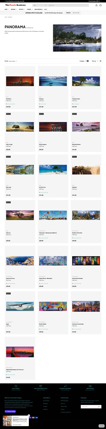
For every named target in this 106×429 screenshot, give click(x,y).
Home (6, 17)
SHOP (6, 9)
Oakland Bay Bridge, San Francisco (15, 369)
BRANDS (13, 9)
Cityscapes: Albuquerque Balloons (48, 232)
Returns (63, 403)
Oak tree (8, 232)
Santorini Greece (10, 278)
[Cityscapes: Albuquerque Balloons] (53, 215)
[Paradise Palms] (86, 81)
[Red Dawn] (20, 81)
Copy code (76, 12)
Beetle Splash (42, 324)
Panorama (10, 17)
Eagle (7, 324)
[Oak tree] (20, 215)
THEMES (29, 9)
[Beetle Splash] (53, 306)
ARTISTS (21, 9)
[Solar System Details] (86, 261)
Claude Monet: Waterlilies (45, 278)
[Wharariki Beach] (86, 127)
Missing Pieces (64, 400)
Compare (82, 61)
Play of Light (9, 144)
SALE (45, 9)
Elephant (74, 187)
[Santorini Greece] (20, 261)
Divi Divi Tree (42, 187)
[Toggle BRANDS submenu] (16, 9)
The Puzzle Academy (11, 423)
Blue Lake (8, 187)
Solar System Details (77, 278)
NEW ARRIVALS (38, 9)
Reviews (45, 409)
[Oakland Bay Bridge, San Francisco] (20, 352)
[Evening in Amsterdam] (86, 306)
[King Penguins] (53, 127)
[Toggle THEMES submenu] (32, 9)
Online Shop (46, 400)
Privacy (62, 409)
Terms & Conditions (66, 412)
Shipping (45, 403)
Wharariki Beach (76, 144)
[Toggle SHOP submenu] (9, 9)
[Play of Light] (20, 127)
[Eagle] (20, 306)
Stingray (41, 98)
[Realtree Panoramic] (86, 215)
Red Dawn (8, 98)
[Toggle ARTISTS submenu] (24, 9)
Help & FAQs (64, 406)
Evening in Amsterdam (78, 324)
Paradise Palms (76, 98)
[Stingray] (53, 81)
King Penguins (43, 144)
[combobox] (60, 5)
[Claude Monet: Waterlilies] (53, 261)
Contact (45, 406)
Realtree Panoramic (77, 232)
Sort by (6, 61)
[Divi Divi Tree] (53, 169)
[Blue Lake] (20, 169)
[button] (100, 5)
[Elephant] (86, 169)
